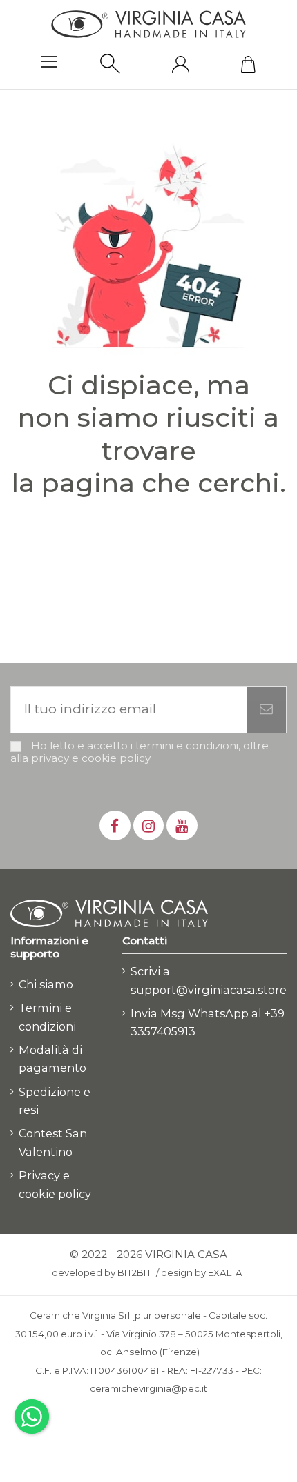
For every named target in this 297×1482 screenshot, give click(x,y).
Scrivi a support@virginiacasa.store (209, 980)
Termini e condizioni (47, 1017)
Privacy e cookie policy (55, 1184)
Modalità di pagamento (52, 1059)
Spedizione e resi (54, 1101)
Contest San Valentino (53, 1142)
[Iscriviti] (266, 710)
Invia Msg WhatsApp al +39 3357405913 (208, 1022)
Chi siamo (46, 984)
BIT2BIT (134, 1272)
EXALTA (225, 1272)
